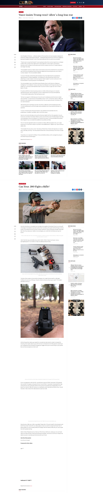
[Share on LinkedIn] (79, 18)
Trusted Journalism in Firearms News (30, 6)
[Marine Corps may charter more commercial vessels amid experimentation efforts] (42, 150)
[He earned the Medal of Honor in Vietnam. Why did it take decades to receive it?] (42, 165)
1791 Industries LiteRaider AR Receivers (78, 84)
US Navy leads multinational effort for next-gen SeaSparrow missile (57, 172)
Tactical (75, 6)
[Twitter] (15, 60)
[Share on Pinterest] (77, 18)
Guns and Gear (57, 6)
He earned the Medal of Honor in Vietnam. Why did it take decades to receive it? (42, 172)
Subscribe (73, 2)
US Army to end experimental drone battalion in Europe (58, 156)
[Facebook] (15, 57)
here (31, 139)
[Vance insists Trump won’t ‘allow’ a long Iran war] (51, 36)
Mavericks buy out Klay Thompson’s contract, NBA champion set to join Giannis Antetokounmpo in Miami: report (77, 121)
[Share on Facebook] (73, 18)
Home (44, 6)
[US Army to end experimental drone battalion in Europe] (58, 150)
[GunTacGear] (26, 2)
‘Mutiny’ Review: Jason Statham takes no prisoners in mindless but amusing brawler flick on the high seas (77, 96)
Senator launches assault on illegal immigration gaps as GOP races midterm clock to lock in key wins (78, 77)
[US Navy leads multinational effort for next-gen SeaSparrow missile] (58, 165)
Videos (80, 6)
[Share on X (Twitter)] (75, 18)
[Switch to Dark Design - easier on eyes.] (82, 2)
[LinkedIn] (15, 62)
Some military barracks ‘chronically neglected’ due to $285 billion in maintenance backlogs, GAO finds (26, 157)
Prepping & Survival (67, 6)
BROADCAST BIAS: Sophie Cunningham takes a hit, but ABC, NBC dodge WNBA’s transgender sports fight (78, 60)
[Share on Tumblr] (81, 18)
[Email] (15, 67)
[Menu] (83, 6)
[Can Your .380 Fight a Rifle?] (51, 207)
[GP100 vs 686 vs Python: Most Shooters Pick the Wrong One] (76, 105)
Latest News (50, 6)
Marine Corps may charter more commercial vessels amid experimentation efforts (42, 156)
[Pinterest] (15, 65)
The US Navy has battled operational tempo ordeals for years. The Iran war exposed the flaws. (26, 172)
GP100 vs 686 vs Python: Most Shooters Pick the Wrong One (76, 113)
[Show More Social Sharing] (83, 18)
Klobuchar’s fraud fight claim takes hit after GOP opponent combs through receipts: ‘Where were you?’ (78, 68)
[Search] (80, 2)
